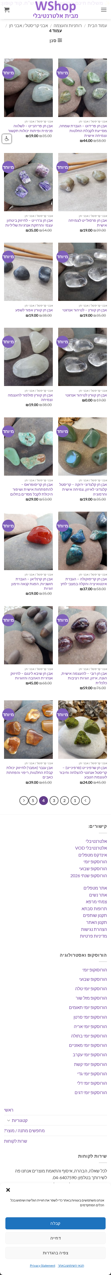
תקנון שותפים (95, 915)
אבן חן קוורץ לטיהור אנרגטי (86, 395)
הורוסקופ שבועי (93, 868)
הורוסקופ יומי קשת (90, 1064)
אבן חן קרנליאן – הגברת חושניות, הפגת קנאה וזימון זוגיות (32, 584)
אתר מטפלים (95, 887)
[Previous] (85, 800)
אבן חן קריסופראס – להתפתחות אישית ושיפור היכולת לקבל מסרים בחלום (31, 489)
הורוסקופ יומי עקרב (90, 1054)
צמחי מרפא (96, 901)
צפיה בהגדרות (55, 1252)
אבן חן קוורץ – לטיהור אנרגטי (84, 310)
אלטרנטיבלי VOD (91, 847)
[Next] (24, 800)
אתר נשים (98, 894)
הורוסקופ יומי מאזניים (88, 1045)
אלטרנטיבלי (96, 841)
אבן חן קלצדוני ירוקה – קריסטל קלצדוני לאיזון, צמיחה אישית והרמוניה (83, 489)
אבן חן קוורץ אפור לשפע (34, 310)
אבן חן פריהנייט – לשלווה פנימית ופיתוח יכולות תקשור (30, 128)
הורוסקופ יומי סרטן (90, 1016)
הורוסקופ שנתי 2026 (88, 875)
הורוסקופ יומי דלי (92, 1082)
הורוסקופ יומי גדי (92, 1073)
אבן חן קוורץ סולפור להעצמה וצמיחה (30, 397)
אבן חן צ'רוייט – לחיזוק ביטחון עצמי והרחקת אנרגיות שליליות (29, 222)
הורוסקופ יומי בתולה (89, 1035)
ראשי (8, 1109)
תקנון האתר (96, 922)
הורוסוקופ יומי (94, 969)
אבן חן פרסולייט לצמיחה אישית (87, 222)
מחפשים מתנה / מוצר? (24, 1130)
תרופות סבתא (94, 908)
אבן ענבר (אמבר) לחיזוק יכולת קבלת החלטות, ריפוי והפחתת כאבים (29, 772)
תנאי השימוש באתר (71, 1265)
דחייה (55, 1238)
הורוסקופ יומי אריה (90, 1026)
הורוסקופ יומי (95, 861)
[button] (8, 1190)
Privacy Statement (42, 1265)
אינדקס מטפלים (92, 854)
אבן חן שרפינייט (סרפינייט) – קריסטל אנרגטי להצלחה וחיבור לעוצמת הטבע (83, 772)
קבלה (55, 1223)
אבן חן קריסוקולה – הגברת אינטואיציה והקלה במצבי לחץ (84, 581)
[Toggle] (8, 1120)
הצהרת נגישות (94, 929)
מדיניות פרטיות (93, 935)
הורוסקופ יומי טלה (91, 988)
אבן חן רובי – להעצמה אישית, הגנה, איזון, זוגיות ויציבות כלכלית (84, 678)
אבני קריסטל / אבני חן (28, 25)
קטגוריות (19, 1120)
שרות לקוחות (15, 1140)
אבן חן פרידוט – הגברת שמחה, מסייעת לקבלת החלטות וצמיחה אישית (83, 130)
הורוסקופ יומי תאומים (88, 1007)
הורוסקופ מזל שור (91, 997)
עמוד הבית (97, 25)
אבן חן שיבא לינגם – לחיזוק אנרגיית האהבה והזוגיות (32, 675)
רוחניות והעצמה (68, 25)
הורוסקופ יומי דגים (91, 1092)
